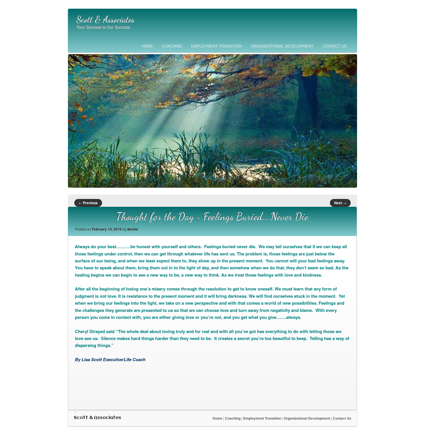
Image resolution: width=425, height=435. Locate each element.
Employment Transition (216, 46)
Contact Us (335, 46)
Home (147, 46)
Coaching (172, 46)
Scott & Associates (105, 19)
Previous (88, 202)
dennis (132, 229)
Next (340, 202)
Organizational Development (282, 46)
